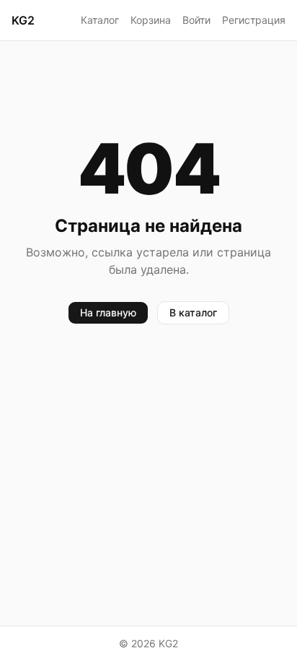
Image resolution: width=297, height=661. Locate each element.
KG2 (23, 20)
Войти (196, 20)
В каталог (193, 312)
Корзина (150, 20)
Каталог (100, 20)
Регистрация (253, 20)
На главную (108, 312)
